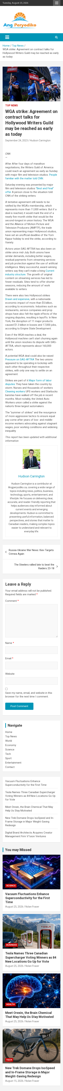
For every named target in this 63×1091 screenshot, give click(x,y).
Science (9, 749)
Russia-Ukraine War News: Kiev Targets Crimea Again (31, 552)
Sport (8, 758)
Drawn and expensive (17, 299)
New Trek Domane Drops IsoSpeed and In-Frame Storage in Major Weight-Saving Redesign (29, 821)
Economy (10, 745)
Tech (8, 753)
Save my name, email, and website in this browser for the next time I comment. (28, 694)
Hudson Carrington (40, 140)
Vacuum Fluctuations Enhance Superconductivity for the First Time (27, 898)
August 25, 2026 (14, 906)
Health (10, 1004)
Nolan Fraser (32, 906)
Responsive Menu (56, 3)
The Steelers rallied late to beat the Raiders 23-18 (34, 566)
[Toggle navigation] (7, 37)
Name (9, 643)
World (8, 740)
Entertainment (13, 762)
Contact (10, 767)
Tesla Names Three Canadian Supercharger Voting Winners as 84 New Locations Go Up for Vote (30, 796)
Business (11, 945)
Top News (11, 105)
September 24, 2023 (16, 140)
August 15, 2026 (14, 1080)
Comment (12, 600)
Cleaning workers (15, 391)
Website (10, 673)
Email (9, 658)
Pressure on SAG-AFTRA (19, 359)
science (11, 885)
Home (8, 732)
